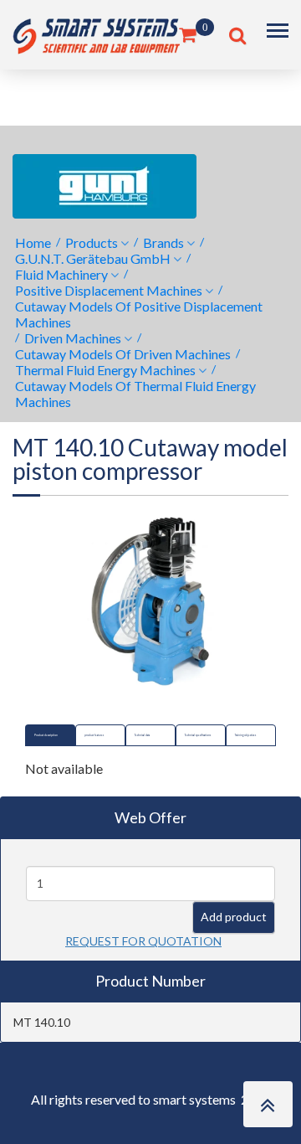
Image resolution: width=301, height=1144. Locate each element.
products (91, 242)
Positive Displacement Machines (108, 290)
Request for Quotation (143, 941)
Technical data (142, 735)
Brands (163, 242)
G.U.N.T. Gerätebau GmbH (93, 258)
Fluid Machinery (61, 274)
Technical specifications (198, 735)
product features (94, 735)
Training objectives (245, 735)
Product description (46, 735)
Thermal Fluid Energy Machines (105, 370)
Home (33, 242)
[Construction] (96, 33)
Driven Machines (72, 338)
